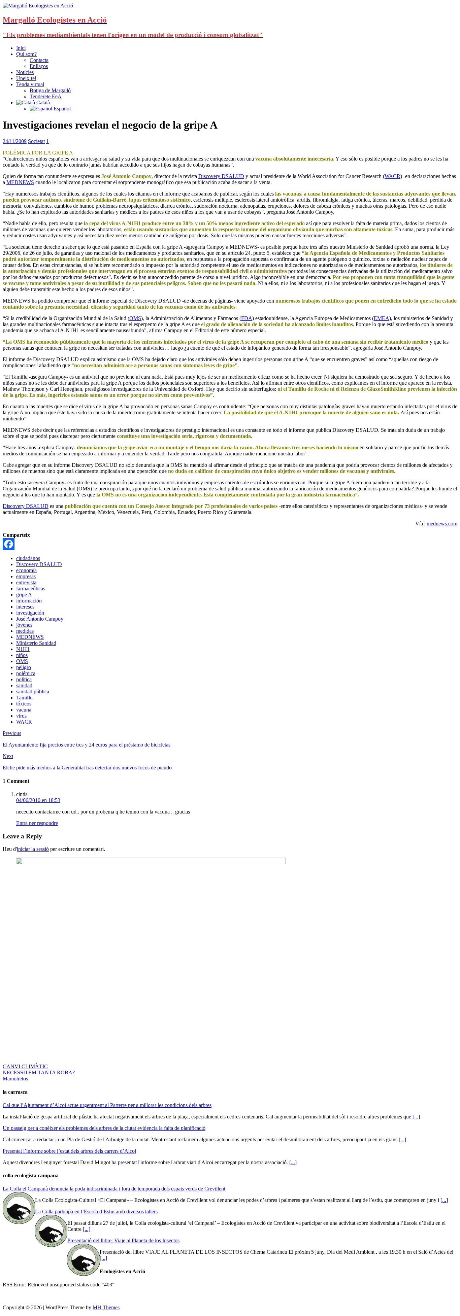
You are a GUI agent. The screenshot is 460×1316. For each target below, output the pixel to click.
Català (42, 102)
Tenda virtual (30, 84)
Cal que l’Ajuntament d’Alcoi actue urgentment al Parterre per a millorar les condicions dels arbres (107, 1105)
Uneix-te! (26, 78)
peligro (23, 667)
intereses (25, 607)
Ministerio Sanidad (36, 643)
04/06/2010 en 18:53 (38, 800)
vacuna (23, 710)
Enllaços (39, 66)
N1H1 (23, 649)
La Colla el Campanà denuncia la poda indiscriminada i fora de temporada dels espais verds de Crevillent (114, 1188)
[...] (416, 1116)
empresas (26, 576)
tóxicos (23, 703)
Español (61, 108)
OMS (135, 318)
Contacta (39, 60)
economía (26, 570)
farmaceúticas (30, 588)
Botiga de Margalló (50, 90)
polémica (25, 673)
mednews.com (442, 523)
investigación (30, 613)
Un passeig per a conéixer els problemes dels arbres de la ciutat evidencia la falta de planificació (104, 1128)
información (29, 600)
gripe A (24, 594)
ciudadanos (28, 558)
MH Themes (106, 1307)
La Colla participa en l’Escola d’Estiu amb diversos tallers (96, 1211)
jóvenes (24, 625)
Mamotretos (15, 1078)
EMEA (381, 318)
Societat (36, 141)
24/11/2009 (15, 141)
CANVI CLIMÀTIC (25, 1066)
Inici (21, 48)
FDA (246, 318)
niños (22, 655)
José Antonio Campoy (39, 619)
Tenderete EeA (46, 96)
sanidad (24, 685)
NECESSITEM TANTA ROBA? (39, 1072)
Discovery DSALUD (221, 176)
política (24, 679)
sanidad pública (32, 691)
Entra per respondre (37, 823)
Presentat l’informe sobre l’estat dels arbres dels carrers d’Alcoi (69, 1151)
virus (21, 716)
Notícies (25, 72)
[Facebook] (8, 544)
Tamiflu (24, 697)
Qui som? (26, 54)
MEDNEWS (20, 182)
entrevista (26, 582)
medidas (25, 631)
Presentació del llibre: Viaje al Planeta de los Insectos (123, 1240)
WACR (392, 176)
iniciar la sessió (33, 849)
